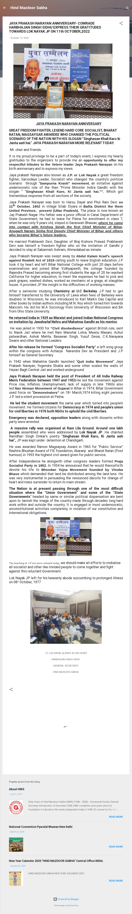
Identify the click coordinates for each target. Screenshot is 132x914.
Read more (116, 816)
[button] (121, 23)
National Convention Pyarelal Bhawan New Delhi (40, 826)
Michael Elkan (73, 905)
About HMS (16, 789)
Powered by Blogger (68, 899)
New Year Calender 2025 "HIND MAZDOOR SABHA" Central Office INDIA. (56, 861)
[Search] (127, 9)
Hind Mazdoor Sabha (28, 7)
